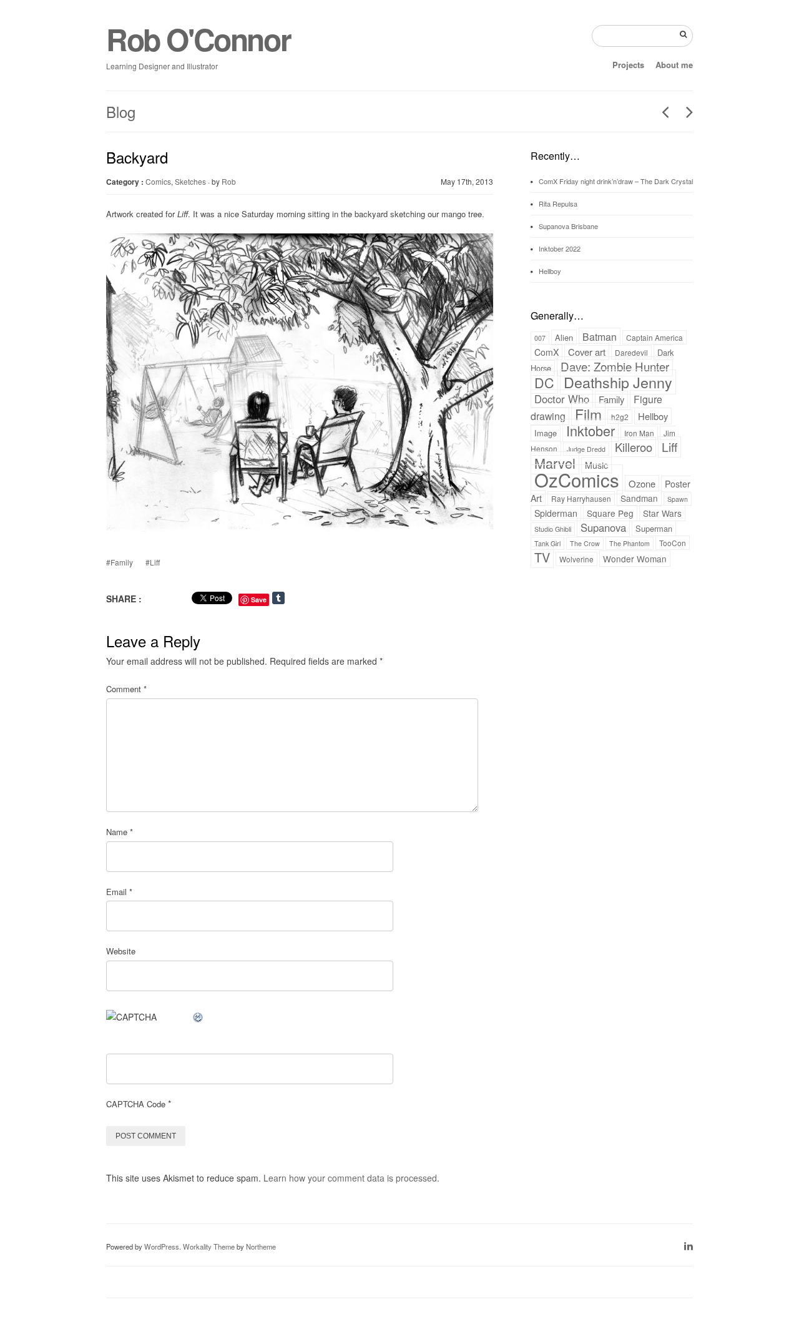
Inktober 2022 (560, 248)
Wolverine (576, 559)
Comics (158, 181)
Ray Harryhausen (581, 498)
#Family (119, 562)
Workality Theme (209, 1246)
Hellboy (550, 271)
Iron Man (639, 433)
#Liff (152, 562)
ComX (546, 352)
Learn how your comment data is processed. (351, 1178)
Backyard (137, 157)
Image (545, 433)
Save (259, 599)
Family (611, 399)
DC (544, 382)
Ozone (642, 483)
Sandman (639, 498)
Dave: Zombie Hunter (615, 366)
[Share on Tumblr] (291, 598)
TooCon (672, 542)
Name (119, 832)
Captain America (654, 337)
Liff (669, 447)
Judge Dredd (586, 449)
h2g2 (620, 416)
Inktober (590, 430)
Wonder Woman (635, 558)
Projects (628, 65)
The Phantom (629, 543)
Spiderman (555, 513)
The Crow (585, 543)
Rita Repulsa (558, 203)
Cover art (586, 351)
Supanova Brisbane (568, 226)
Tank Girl (547, 543)
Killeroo (633, 447)
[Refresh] (198, 1017)
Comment (126, 689)
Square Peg (610, 513)
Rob (229, 181)
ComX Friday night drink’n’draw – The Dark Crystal (616, 181)
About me (674, 65)
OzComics (576, 479)
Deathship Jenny (618, 382)
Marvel (555, 462)
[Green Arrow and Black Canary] (661, 112)
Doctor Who (561, 398)
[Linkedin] (688, 1245)
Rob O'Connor (198, 39)
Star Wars (662, 513)
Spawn (677, 499)
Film (588, 414)
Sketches (190, 181)
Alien (564, 337)
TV (542, 557)
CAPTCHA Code (135, 1104)
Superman (653, 528)
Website (120, 951)
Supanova (603, 527)
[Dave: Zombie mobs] (685, 112)
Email (119, 892)
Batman (599, 337)
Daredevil (631, 352)
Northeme (261, 1246)
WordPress (161, 1246)
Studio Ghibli (552, 529)
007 (540, 338)
